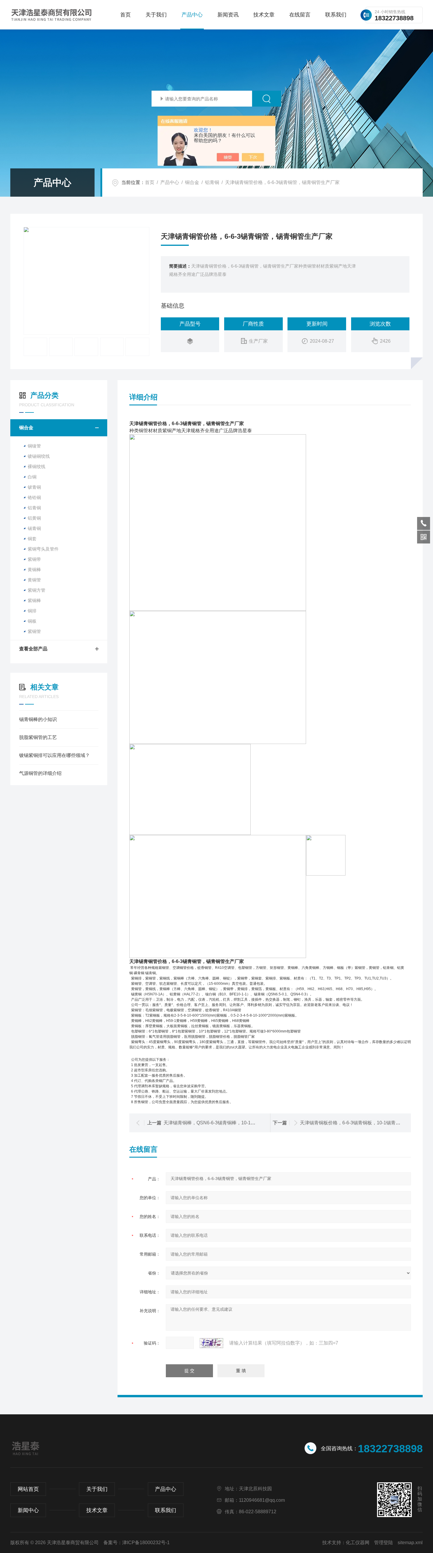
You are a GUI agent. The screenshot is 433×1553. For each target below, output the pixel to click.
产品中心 (192, 15)
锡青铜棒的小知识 (38, 719)
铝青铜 (212, 182)
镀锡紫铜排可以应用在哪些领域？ (54, 755)
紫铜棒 (34, 600)
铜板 (32, 621)
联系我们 (335, 15)
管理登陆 (383, 1542)
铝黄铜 (34, 518)
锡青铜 (34, 528)
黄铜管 (34, 579)
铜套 (32, 538)
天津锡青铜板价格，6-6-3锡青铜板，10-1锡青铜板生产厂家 (362, 1122)
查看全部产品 (33, 648)
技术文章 (264, 15)
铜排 (32, 610)
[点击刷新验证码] (211, 1343)
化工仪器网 (357, 1542)
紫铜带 (34, 559)
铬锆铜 (34, 497)
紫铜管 (34, 631)
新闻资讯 (228, 15)
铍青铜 (34, 487)
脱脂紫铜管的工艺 (38, 737)
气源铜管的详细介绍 (40, 773)
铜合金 (192, 182)
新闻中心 (28, 1510)
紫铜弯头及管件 (43, 548)
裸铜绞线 (36, 466)
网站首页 (28, 1489)
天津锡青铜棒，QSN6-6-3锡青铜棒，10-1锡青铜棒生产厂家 (225, 1122)
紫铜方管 (36, 590)
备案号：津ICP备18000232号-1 (136, 1542)
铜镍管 (34, 445)
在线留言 (299, 15)
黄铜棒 (34, 569)
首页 (125, 15)
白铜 (32, 476)
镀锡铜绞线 (39, 456)
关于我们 (156, 15)
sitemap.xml (410, 1542)
